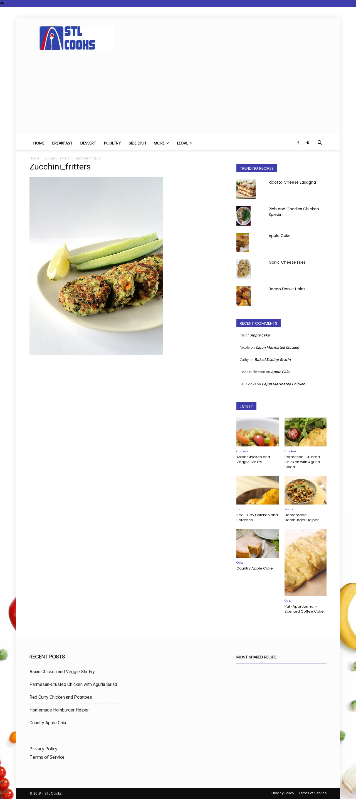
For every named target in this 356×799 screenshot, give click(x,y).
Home (38, 143)
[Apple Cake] (242, 242)
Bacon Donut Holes (287, 289)
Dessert (88, 143)
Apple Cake (280, 235)
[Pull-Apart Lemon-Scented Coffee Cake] (306, 562)
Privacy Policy (43, 749)
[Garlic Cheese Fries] (243, 269)
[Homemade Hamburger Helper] (306, 490)
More (159, 143)
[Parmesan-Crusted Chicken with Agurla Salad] (306, 432)
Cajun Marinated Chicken (277, 347)
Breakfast (62, 143)
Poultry (112, 143)
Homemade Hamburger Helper (302, 517)
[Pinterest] (307, 143)
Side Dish (137, 143)
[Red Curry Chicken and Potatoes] (257, 490)
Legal (182, 143)
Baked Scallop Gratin (272, 359)
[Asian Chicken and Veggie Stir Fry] (257, 432)
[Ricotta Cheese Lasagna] (246, 189)
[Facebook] (298, 143)
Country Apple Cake (254, 568)
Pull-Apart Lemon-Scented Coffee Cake (304, 609)
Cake (239, 563)
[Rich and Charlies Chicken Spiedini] (243, 216)
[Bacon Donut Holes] (243, 296)
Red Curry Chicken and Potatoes (257, 517)
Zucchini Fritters (57, 158)
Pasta (289, 509)
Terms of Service (47, 757)
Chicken (242, 451)
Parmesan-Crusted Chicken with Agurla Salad (302, 462)
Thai (239, 509)
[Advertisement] (178, 95)
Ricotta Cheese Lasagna (292, 182)
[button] (320, 143)
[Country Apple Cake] (257, 543)
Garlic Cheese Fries (287, 262)
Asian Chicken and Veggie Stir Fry (253, 459)
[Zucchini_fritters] (96, 353)
